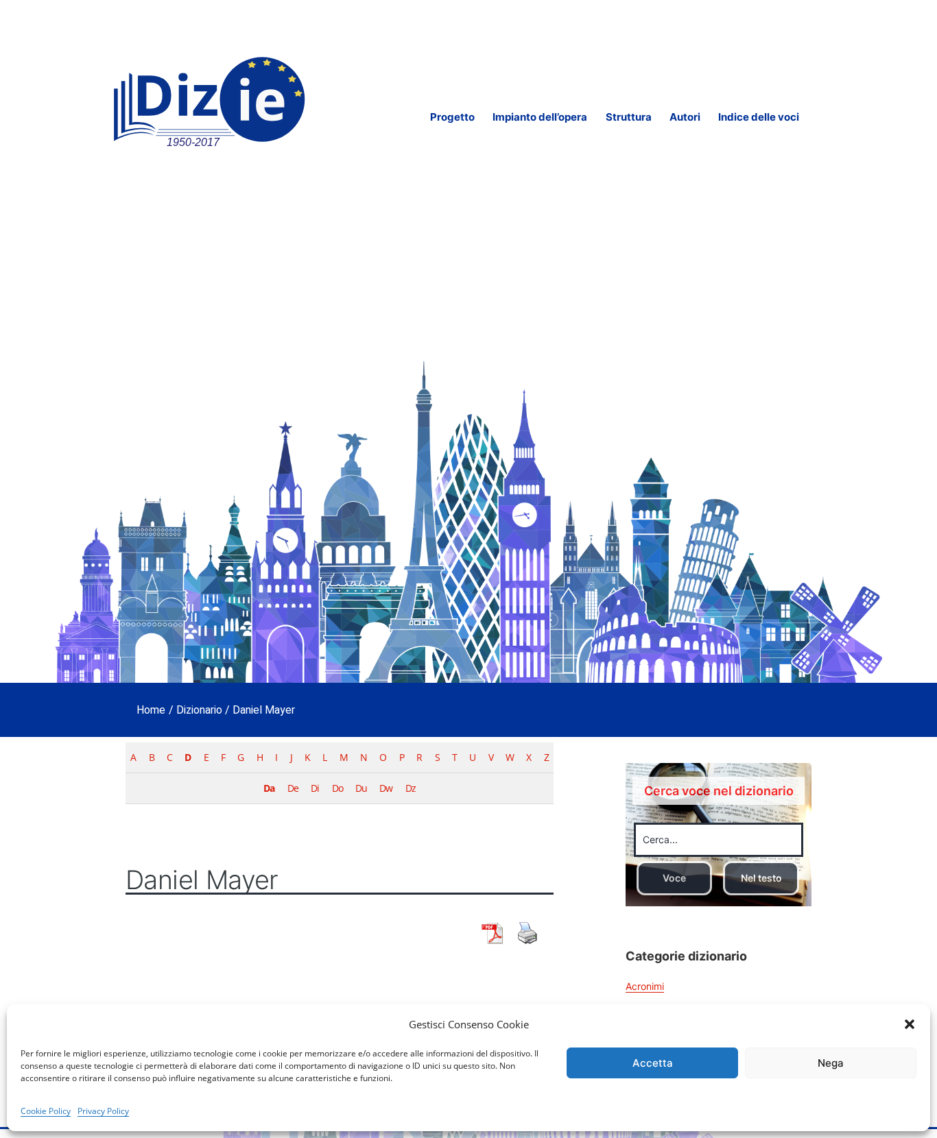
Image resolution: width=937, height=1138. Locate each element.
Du (361, 788)
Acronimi (645, 986)
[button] (909, 1024)
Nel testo (761, 878)
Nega (831, 1062)
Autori (684, 116)
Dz (410, 788)
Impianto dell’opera (540, 116)
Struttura (629, 116)
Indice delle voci (758, 116)
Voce (674, 878)
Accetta (652, 1062)
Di (315, 788)
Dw (385, 788)
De (292, 788)
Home (151, 709)
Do (337, 788)
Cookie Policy (46, 1111)
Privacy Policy (103, 1111)
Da (268, 788)
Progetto (452, 116)
